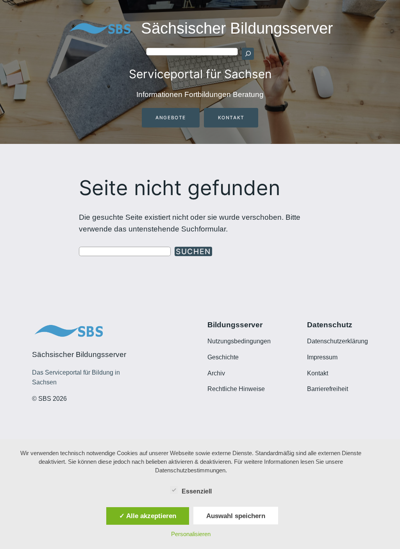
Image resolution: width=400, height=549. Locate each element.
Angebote (170, 117)
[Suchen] (248, 53)
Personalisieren (191, 534)
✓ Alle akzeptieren (147, 515)
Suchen (193, 251)
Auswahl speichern (235, 515)
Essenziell (197, 491)
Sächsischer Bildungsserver (237, 28)
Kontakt (231, 117)
